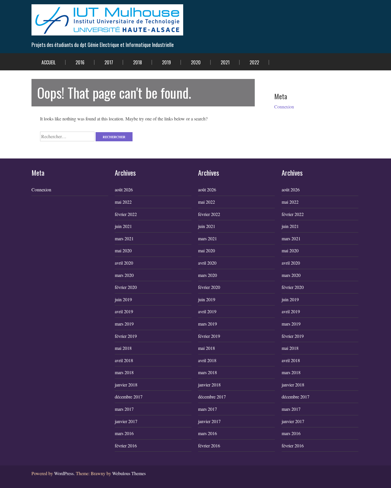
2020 (196, 62)
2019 (166, 62)
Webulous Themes (129, 473)
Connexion (284, 107)
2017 (108, 62)
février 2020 (126, 287)
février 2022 (126, 214)
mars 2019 (124, 324)
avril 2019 (124, 311)
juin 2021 (123, 226)
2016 (80, 62)
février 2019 (126, 336)
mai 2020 (123, 250)
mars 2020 (124, 275)
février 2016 (126, 446)
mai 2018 (123, 348)
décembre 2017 (129, 397)
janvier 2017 (126, 421)
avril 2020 (124, 263)
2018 (137, 62)
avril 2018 (124, 360)
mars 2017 (124, 409)
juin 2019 (123, 299)
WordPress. (64, 473)
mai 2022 (123, 202)
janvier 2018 (126, 385)
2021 (225, 62)
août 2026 (124, 190)
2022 (254, 62)
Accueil (49, 62)
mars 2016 (124, 433)
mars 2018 (124, 372)
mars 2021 (124, 238)
